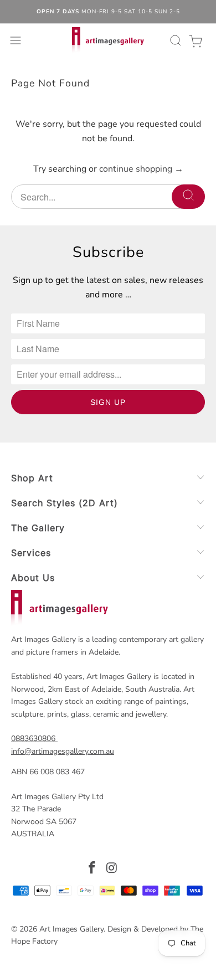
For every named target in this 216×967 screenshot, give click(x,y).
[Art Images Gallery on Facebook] (92, 869)
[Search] (173, 40)
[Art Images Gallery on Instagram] (112, 869)
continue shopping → (141, 169)
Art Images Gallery (71, 929)
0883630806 (33, 738)
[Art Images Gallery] (108, 40)
